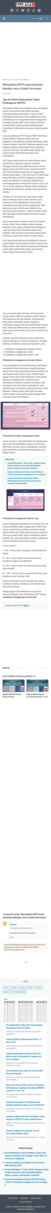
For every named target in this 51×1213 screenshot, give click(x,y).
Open (26, 605)
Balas (12, 937)
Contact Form (13, 1198)
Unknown (13, 924)
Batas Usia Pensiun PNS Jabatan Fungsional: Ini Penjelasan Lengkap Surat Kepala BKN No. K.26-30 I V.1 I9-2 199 (25, 1088)
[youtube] (22, 10)
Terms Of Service (25, 1202)
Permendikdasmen (19, 992)
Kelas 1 (6, 987)
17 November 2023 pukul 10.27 (21, 928)
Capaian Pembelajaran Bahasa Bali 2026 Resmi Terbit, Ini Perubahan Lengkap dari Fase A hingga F (23, 1056)
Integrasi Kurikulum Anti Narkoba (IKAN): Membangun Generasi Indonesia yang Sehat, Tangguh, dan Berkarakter (24, 480)
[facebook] (12, 10)
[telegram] (39, 10)
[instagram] (28, 10)
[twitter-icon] (17, 10)
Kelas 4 (31, 987)
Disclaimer (24, 1198)
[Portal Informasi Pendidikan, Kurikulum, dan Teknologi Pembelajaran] (25, 5)
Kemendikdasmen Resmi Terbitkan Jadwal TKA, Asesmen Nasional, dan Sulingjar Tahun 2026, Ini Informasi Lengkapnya (26, 1156)
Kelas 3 (23, 987)
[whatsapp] (33, 10)
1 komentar (7, 94)
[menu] (5, 18)
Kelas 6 (6, 992)
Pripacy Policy (36, 1198)
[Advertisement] (25, 50)
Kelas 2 (14, 987)
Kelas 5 (39, 987)
